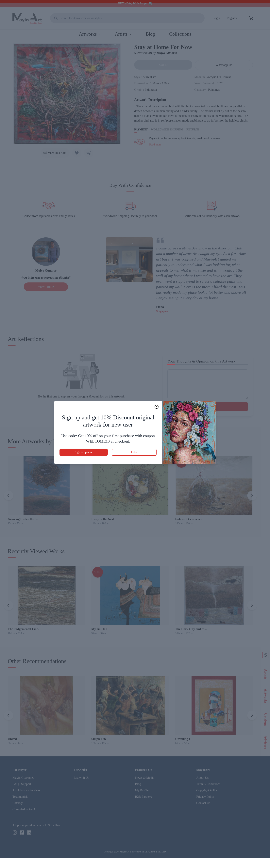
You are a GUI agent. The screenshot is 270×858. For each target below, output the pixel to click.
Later (134, 452)
